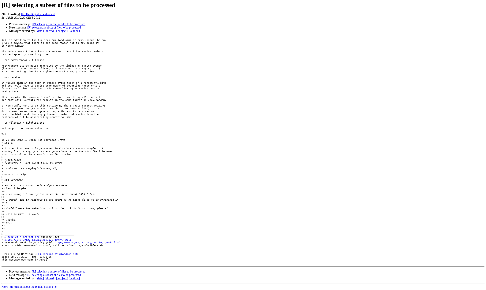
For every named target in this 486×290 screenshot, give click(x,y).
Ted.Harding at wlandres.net (38, 14)
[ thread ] (50, 31)
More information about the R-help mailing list (29, 286)
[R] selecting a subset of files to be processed (58, 24)
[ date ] (40, 31)
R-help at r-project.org (22, 236)
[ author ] (74, 31)
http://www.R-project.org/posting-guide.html (87, 242)
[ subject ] (62, 31)
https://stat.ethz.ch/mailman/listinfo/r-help (38, 239)
